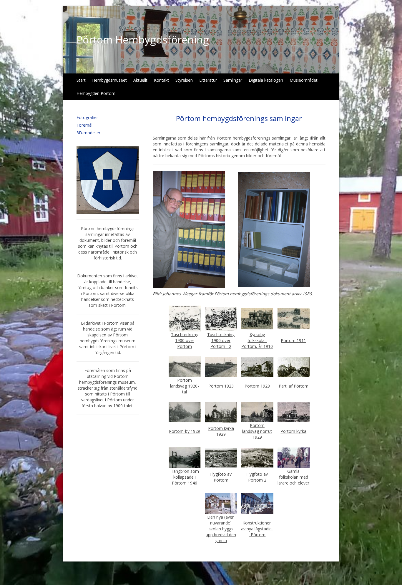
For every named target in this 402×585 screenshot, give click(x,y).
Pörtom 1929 (257, 386)
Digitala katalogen (266, 80)
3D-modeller (88, 132)
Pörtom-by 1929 (184, 431)
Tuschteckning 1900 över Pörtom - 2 (221, 340)
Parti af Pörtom (293, 386)
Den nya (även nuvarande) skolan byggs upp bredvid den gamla (221, 528)
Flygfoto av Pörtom (221, 477)
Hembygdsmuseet (109, 80)
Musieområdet (304, 80)
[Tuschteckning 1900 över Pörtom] (185, 318)
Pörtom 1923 (221, 386)
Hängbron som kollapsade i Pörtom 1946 (184, 477)
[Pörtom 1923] (221, 366)
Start (81, 80)
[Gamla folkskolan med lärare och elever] (294, 457)
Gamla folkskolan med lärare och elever (293, 477)
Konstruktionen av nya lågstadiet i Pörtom (257, 528)
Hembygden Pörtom (96, 93)
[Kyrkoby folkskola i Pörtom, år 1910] (257, 318)
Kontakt (161, 80)
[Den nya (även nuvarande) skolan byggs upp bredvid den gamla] (221, 503)
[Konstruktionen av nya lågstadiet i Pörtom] (257, 503)
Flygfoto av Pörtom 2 (257, 477)
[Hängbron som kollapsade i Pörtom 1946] (185, 457)
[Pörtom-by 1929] (185, 411)
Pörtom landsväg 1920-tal (184, 386)
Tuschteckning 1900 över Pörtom (184, 340)
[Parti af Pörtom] (294, 366)
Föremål (84, 125)
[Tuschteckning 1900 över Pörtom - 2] (221, 318)
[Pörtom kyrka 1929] (221, 411)
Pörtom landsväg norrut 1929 (257, 431)
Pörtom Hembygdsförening (143, 39)
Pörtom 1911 (293, 340)
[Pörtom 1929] (257, 366)
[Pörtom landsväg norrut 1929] (257, 411)
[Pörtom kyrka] (294, 411)
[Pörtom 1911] (294, 318)
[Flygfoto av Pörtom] (221, 457)
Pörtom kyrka (293, 431)
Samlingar (232, 80)
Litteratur (208, 80)
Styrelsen (184, 80)
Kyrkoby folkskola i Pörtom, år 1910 (257, 340)
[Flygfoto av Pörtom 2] (257, 457)
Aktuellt (140, 80)
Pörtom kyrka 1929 (221, 431)
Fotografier (87, 117)
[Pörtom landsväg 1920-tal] (185, 366)
